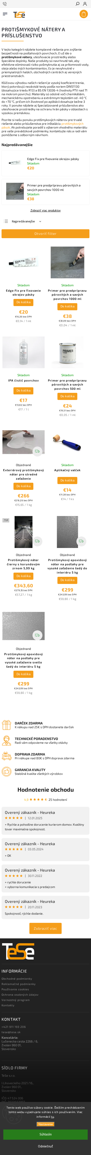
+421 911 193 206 (14, 1026)
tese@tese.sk (11, 1032)
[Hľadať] (77, 4)
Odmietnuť (45, 1146)
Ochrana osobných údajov (20, 994)
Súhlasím (46, 1134)
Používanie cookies (15, 989)
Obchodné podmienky (17, 978)
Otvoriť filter (45, 233)
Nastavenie (45, 1124)
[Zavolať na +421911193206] (5, 4)
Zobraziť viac (45, 928)
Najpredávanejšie (23, 221)
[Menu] (5, 13)
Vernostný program (16, 1000)
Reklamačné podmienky (19, 984)
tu (52, 1116)
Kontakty (8, 1005)
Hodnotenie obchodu (45, 789)
